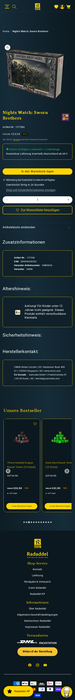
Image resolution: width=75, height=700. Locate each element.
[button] (7, 7)
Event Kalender (37, 587)
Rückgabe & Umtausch (37, 581)
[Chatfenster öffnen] (66, 692)
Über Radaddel (37, 608)
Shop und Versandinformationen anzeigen (31, 190)
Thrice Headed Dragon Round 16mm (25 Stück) (21, 464)
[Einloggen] (62, 7)
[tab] (24, 522)
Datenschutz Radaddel (37, 620)
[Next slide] (67, 471)
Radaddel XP (37, 594)
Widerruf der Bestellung (37, 651)
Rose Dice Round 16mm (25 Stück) (59, 464)
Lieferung (37, 575)
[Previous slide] (8, 471)
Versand (16, 139)
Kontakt (37, 569)
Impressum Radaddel (37, 626)
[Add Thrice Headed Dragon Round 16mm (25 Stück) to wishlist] (35, 424)
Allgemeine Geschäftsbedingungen (37, 614)
